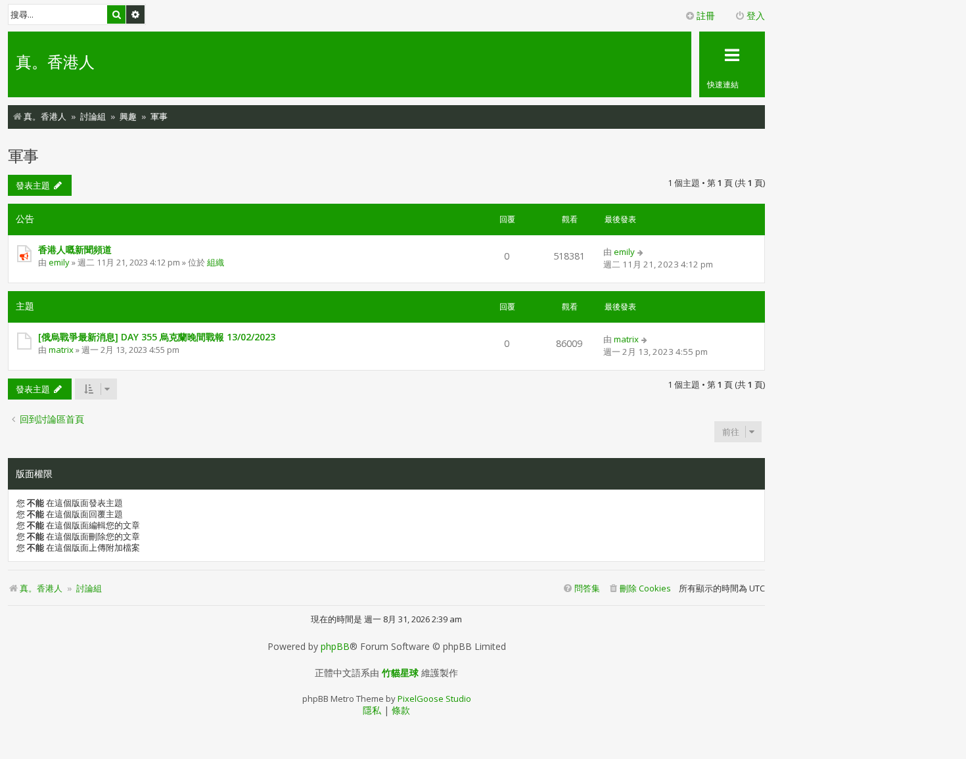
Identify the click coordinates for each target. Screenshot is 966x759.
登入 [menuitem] (756, 15)
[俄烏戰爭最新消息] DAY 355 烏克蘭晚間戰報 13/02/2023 (156, 337)
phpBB (335, 647)
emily (59, 262)
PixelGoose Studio (434, 698)
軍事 (23, 155)
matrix (61, 350)
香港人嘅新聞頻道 (75, 249)
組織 (215, 262)
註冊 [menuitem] (706, 15)
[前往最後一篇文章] (641, 252)
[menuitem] (639, 588)
